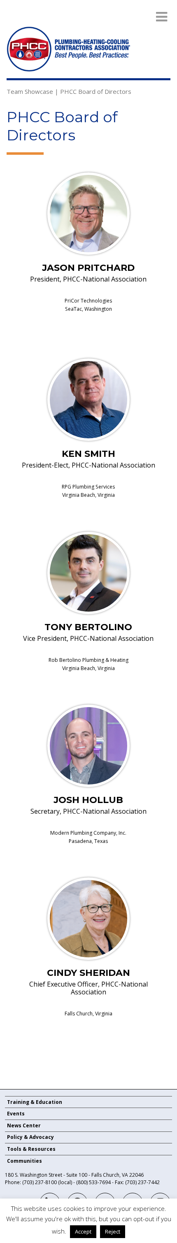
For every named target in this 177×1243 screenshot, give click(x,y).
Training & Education (34, 1102)
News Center (24, 1125)
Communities (24, 1160)
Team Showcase (30, 91)
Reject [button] (112, 1231)
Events (16, 1113)
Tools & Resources (31, 1148)
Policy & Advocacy (30, 1137)
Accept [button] (83, 1231)
